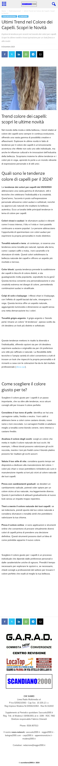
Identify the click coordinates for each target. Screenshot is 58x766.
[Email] (40, 54)
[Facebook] (5, 54)
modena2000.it (29, 739)
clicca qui (20, 367)
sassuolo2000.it (33, 732)
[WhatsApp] (26, 54)
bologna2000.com (13, 735)
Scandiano (23, 16)
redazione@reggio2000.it (34, 745)
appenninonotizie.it (43, 735)
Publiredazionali (15, 11)
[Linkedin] (19, 54)
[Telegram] (33, 54)
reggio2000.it (48, 732)
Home (4, 11)
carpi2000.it (28, 735)
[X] (12, 54)
